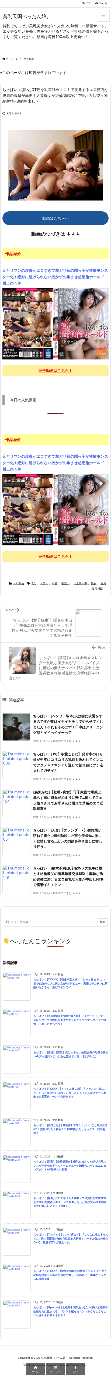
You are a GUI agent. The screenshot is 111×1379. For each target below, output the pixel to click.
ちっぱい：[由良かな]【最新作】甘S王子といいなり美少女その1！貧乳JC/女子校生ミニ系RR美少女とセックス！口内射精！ (70, 1129)
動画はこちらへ (55, 218)
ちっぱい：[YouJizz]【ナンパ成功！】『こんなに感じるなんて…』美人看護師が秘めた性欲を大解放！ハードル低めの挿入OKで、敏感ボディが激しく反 (70, 1238)
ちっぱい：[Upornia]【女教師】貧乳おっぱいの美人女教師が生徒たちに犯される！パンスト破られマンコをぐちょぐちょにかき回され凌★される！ (70, 1311)
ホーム (10, 59)
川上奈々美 (80, 583)
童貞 (103, 583)
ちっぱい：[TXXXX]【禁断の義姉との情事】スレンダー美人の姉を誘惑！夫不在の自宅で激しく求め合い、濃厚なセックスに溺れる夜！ (70, 1274)
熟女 (93, 583)
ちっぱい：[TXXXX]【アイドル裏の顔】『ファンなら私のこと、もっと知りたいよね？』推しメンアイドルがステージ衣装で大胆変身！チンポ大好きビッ (70, 1092)
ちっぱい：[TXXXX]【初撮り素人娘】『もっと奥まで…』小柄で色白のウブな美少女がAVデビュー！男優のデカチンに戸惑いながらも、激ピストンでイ (70, 983)
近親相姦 (97, 588)
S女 (34, 583)
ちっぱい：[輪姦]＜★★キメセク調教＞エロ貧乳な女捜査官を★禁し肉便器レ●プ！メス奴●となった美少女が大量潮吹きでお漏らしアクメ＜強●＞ (69, 1202)
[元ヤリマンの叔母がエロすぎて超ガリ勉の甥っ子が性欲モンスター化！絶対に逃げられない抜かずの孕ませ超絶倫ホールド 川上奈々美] (55, 323)
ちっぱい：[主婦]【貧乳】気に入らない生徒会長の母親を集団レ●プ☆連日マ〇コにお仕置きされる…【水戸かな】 (70, 1054)
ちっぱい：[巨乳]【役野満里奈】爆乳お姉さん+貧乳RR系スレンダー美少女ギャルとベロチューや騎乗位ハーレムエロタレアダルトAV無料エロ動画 (69, 1165)
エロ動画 (28, 59)
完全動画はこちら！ (55, 370)
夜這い (65, 583)
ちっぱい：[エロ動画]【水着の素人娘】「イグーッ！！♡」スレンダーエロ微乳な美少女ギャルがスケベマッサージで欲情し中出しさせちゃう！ (69, 1019)
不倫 (54, 583)
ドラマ (44, 583)
